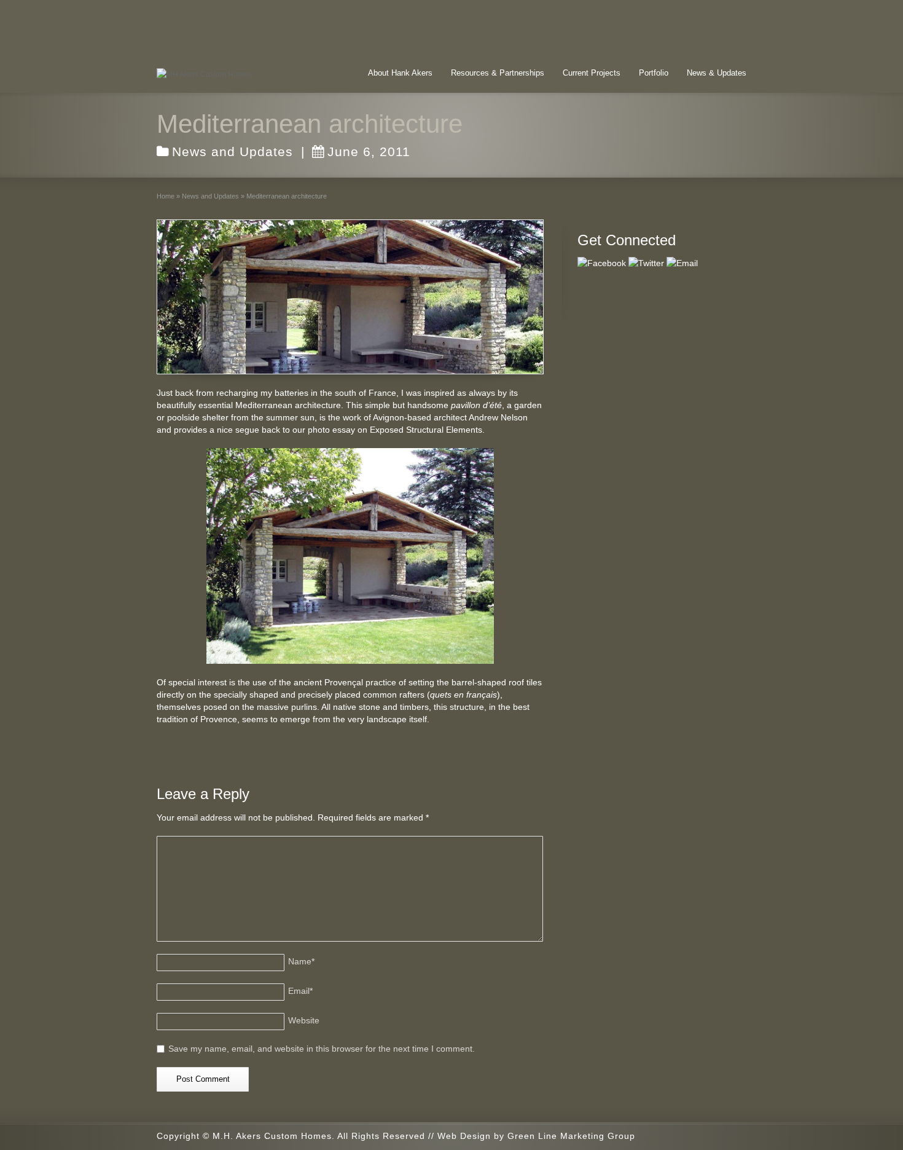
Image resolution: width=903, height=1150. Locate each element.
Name (301, 961)
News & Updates (716, 72)
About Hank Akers (400, 72)
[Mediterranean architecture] (350, 296)
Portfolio (653, 72)
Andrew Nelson (498, 417)
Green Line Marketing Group (571, 1136)
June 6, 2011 (368, 151)
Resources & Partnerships (497, 72)
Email (300, 991)
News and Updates (232, 151)
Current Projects (591, 72)
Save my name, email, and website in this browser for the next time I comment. (321, 1049)
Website (303, 1020)
